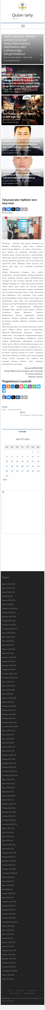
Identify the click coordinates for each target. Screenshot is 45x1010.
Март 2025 (6, 653)
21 (28, 466)
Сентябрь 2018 (8, 971)
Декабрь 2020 (7, 861)
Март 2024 (6, 702)
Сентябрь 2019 (8, 922)
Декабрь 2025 (7, 616)
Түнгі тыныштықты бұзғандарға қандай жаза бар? (19, 115)
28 (28, 471)
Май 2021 (6, 840)
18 (12, 466)
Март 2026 (6, 604)
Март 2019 (6, 946)
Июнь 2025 (6, 641)
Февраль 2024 (7, 706)
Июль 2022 (6, 783)
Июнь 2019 (6, 934)
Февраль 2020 (7, 902)
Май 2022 (6, 792)
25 (12, 471)
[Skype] (38, 386)
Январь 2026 (7, 612)
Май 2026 (6, 596)
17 (7, 466)
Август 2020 (6, 877)
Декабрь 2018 (7, 959)
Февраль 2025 (7, 657)
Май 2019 (6, 938)
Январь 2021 (7, 857)
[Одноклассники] (8, 386)
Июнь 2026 (6, 592)
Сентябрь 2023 (8, 726)
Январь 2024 (7, 710)
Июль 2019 (6, 930)
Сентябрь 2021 (8, 824)
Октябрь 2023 (7, 722)
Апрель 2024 (7, 698)
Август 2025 (6, 633)
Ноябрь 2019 (7, 914)
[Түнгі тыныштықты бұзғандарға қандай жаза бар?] (22, 110)
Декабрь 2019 (7, 910)
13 (22, 461)
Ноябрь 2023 (7, 718)
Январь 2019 (7, 954)
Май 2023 (6, 743)
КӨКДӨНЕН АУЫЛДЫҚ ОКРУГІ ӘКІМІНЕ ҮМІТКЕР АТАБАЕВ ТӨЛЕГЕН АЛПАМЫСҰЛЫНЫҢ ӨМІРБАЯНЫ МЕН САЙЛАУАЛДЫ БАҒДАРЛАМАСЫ (22, 173)
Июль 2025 (6, 637)
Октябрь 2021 (7, 820)
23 (38, 466)
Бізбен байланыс (15, 993)
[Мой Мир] (13, 386)
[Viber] (30, 386)
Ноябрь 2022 (7, 767)
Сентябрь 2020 (8, 873)
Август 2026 (6, 584)
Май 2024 (6, 694)
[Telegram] (4, 391)
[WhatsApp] (34, 386)
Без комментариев (12, 60)
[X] (17, 386)
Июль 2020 (6, 881)
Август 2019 (6, 926)
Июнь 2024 (6, 690)
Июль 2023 (6, 735)
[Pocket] (21, 386)
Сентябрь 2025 (8, 629)
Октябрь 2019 (7, 918)
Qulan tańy (22, 15)
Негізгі (9, 990)
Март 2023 (6, 751)
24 (7, 471)
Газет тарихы (20, 990)
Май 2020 (6, 889)
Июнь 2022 (6, 788)
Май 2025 (6, 645)
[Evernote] (25, 386)
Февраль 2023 (7, 755)
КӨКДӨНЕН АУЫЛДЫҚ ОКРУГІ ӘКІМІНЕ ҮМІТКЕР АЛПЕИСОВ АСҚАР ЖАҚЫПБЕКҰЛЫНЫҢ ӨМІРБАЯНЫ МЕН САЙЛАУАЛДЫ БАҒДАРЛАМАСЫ (19, 43)
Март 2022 (6, 800)
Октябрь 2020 (7, 869)
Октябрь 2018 (7, 967)
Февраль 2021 (7, 853)
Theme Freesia (25, 998)
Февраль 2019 (7, 950)
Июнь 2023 (6, 739)
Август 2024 (6, 682)
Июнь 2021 (6, 836)
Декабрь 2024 (7, 665)
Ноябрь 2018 (7, 963)
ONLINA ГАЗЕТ (32, 990)
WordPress (34, 998)
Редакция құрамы (29, 993)
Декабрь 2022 (7, 763)
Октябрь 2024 (7, 673)
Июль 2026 (6, 588)
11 (12, 461)
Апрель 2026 (7, 600)
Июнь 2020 (6, 885)
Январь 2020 (7, 906)
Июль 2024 (6, 686)
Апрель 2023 (7, 747)
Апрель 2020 (7, 893)
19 (17, 466)
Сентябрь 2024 (8, 678)
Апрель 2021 (7, 845)
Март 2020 (6, 897)
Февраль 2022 (7, 804)
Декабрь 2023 (7, 714)
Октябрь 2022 (7, 771)
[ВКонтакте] (4, 386)
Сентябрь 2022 (8, 775)
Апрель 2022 (7, 796)
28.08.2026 (28, 57)
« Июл (4, 479)
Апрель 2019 (7, 942)
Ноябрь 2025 (7, 621)
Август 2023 (6, 731)
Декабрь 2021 (7, 812)
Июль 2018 (6, 979)
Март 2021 (6, 849)
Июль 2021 (6, 832)
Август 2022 (6, 779)
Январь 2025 (7, 661)
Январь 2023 (7, 759)
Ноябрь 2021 (7, 816)
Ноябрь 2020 (7, 865)
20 (22, 466)
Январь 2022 (7, 808)
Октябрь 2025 (7, 625)
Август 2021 (6, 828)
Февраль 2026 (7, 608)
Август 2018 (6, 975)
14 (28, 461)
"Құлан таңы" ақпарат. (13, 57)
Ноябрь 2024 (7, 669)
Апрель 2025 (7, 649)
